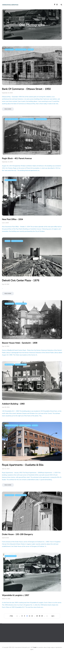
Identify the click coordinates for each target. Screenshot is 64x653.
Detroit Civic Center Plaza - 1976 (20, 280)
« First (11, 616)
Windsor (30, 49)
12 (32, 616)
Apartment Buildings (11, 119)
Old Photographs (20, 49)
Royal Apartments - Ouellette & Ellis (22, 465)
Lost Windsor (9, 49)
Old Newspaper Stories (27, 119)
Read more (8, 109)
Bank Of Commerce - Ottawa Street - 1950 (26, 89)
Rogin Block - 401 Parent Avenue (17, 158)
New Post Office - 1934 (12, 219)
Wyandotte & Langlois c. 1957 (15, 595)
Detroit (7, 240)
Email (34, 647)
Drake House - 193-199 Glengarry (17, 534)
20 (37, 616)
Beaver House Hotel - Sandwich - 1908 (19, 343)
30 (39, 616)
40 (42, 616)
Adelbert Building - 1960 (13, 403)
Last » (52, 616)
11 (29, 616)
